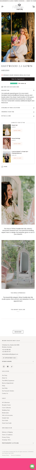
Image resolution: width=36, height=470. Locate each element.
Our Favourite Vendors (8, 391)
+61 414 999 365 (6, 349)
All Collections (6, 402)
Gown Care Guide (6, 423)
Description (5, 90)
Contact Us (5, 393)
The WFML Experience (8, 380)
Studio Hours (18, 361)
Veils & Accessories (7, 415)
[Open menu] (4, 6)
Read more (4, 102)
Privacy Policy (6, 437)
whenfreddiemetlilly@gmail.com (10, 354)
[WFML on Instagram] (3, 366)
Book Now (18, 332)
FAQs (3, 385)
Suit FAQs (5, 388)
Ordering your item (7, 112)
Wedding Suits (6, 410)
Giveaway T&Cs (6, 439)
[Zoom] (4, 58)
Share (5, 166)
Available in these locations (10, 107)
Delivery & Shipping (7, 432)
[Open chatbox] (32, 466)
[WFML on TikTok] (11, 366)
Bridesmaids (5, 412)
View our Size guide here (11, 87)
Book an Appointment (7, 383)
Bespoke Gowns (6, 405)
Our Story (4, 375)
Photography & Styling (18, 443)
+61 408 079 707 (6, 351)
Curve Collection (6, 407)
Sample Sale (5, 418)
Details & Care (6, 116)
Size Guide (5, 420)
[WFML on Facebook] (7, 366)
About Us (4, 378)
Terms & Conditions (7, 434)
